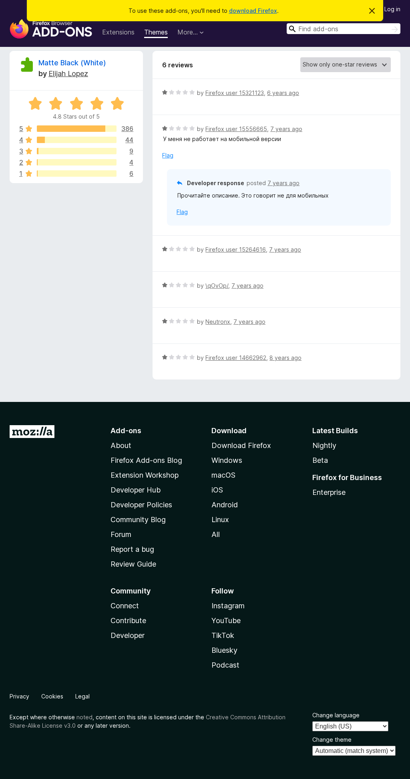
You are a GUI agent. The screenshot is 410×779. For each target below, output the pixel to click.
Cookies (52, 696)
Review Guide (133, 564)
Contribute (128, 620)
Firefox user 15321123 (234, 92)
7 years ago (286, 128)
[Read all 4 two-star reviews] (77, 162)
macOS (223, 475)
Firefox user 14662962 (235, 357)
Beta (320, 460)
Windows (226, 460)
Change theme (332, 739)
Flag (167, 155)
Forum (121, 534)
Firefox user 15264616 (235, 249)
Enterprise (329, 492)
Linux (220, 519)
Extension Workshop (145, 475)
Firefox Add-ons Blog (146, 460)
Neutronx (217, 321)
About (121, 445)
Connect (125, 605)
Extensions (118, 32)
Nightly (324, 445)
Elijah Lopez (68, 73)
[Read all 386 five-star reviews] (77, 128)
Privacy (19, 696)
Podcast (225, 665)
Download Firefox (241, 445)
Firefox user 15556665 (236, 128)
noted (84, 717)
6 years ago (283, 92)
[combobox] (343, 28)
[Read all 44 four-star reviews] (77, 140)
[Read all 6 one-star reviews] (77, 173)
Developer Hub (136, 490)
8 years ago (285, 357)
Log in (392, 9)
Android (224, 504)
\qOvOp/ (216, 285)
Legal (82, 696)
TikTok (222, 635)
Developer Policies (141, 504)
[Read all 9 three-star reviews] (77, 151)
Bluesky (224, 650)
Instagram (228, 605)
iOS (217, 490)
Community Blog (138, 519)
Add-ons (126, 430)
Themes (156, 32)
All (215, 534)
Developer (128, 635)
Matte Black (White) (72, 63)
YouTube (226, 620)
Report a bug (132, 549)
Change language (336, 715)
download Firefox (253, 10)
